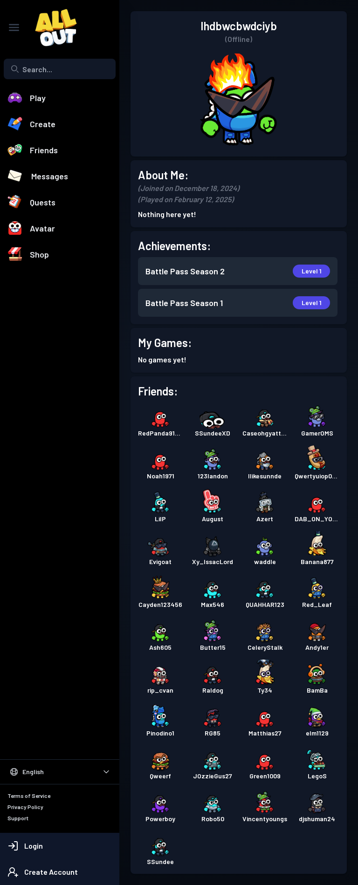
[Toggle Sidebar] (14, 27)
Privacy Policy (25, 806)
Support (17, 818)
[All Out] (51, 27)
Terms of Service (28, 795)
